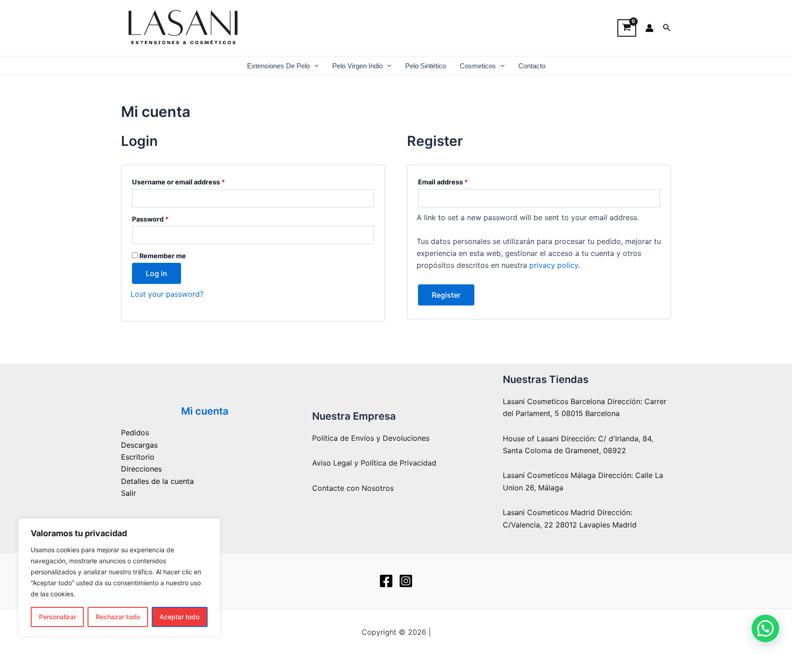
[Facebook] (386, 581)
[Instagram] (406, 581)
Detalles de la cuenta (157, 481)
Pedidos (135, 432)
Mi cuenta (205, 411)
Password (165, 218)
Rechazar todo (118, 617)
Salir (128, 493)
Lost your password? (167, 294)
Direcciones (141, 468)
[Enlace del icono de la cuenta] (649, 28)
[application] (314, 66)
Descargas (139, 445)
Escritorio (137, 456)
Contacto (531, 66)
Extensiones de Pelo (278, 66)
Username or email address (193, 181)
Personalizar (57, 617)
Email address (457, 181)
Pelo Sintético (425, 66)
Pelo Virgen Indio (357, 66)
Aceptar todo (179, 617)
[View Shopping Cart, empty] (626, 28)
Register (446, 295)
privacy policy (553, 265)
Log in (156, 273)
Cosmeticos (478, 66)
